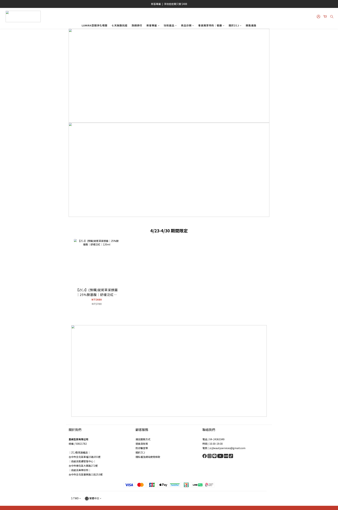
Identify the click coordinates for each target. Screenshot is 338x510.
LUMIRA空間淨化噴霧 (94, 25)
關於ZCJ (234, 25)
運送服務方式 (143, 439)
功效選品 (169, 25)
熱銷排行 (137, 25)
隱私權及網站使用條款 (148, 457)
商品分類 (186, 25)
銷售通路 (251, 25)
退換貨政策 (142, 443)
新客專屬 (151, 25)
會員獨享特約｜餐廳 (210, 25)
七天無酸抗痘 (119, 25)
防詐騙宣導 (142, 448)
